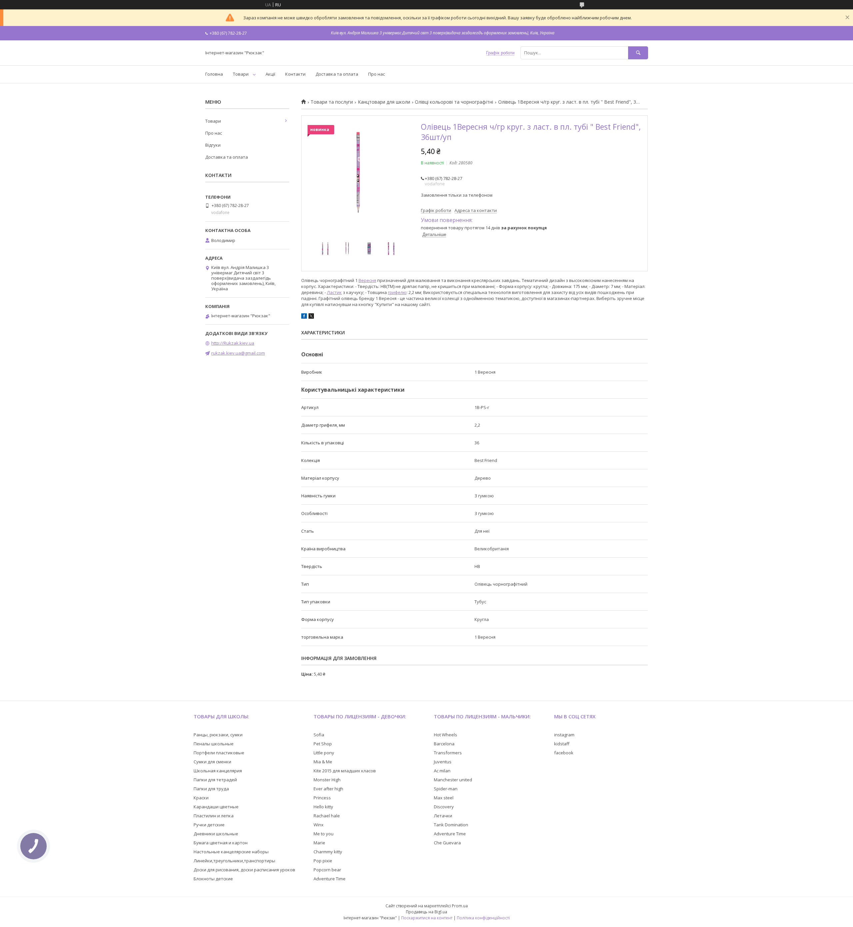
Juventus (442, 762)
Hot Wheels (445, 735)
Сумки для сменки (212, 762)
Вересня (367, 280)
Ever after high (328, 789)
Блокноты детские (213, 879)
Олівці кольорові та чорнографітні (454, 102)
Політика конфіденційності (483, 918)
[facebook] (304, 317)
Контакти (295, 74)
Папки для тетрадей (215, 780)
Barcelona (444, 744)
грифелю (397, 292)
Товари (241, 74)
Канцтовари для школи (384, 102)
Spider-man (445, 789)
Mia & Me (323, 762)
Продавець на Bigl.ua (426, 912)
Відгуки (213, 145)
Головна (214, 74)
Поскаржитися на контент (426, 918)
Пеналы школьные (214, 744)
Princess (322, 798)
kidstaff (561, 744)
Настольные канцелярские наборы (231, 852)
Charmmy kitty (328, 852)
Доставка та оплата (337, 74)
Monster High (327, 780)
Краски (201, 798)
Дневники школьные (216, 834)
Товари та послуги (332, 102)
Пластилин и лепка (214, 816)
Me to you (324, 834)
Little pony (324, 753)
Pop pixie (323, 861)
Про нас (376, 74)
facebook (563, 753)
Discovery (444, 807)
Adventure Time (330, 879)
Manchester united (453, 780)
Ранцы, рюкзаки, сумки (218, 735)
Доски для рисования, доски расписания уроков (244, 870)
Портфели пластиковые (219, 753)
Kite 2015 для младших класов (345, 771)
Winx (319, 825)
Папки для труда (211, 789)
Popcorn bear (327, 870)
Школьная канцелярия (218, 771)
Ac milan (442, 771)
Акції (270, 74)
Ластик (334, 292)
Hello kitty (323, 807)
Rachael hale (327, 816)
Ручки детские (209, 825)
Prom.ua (460, 906)
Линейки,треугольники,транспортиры (234, 861)
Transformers (448, 753)
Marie (319, 843)
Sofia (319, 735)
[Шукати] (638, 52)
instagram (564, 735)
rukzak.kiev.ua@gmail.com (238, 353)
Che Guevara (447, 843)
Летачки (443, 816)
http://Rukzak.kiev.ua (232, 343)
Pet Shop (323, 744)
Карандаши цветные (216, 807)
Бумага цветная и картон (221, 843)
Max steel (443, 798)
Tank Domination (451, 825)
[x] (311, 317)
